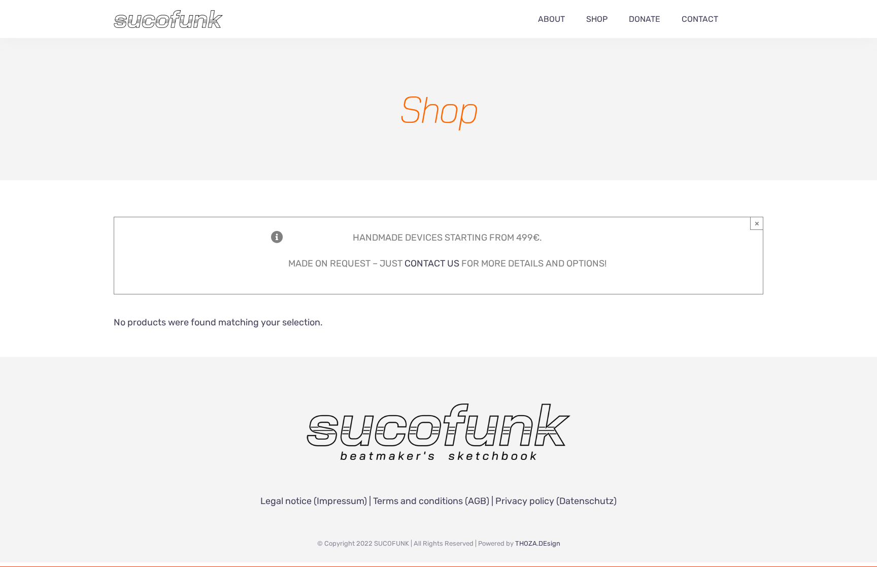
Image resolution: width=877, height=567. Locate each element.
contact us (431, 263)
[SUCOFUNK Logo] (438, 408)
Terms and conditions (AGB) (431, 501)
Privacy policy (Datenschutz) (556, 501)
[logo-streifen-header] (168, 14)
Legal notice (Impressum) (313, 501)
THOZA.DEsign (537, 543)
